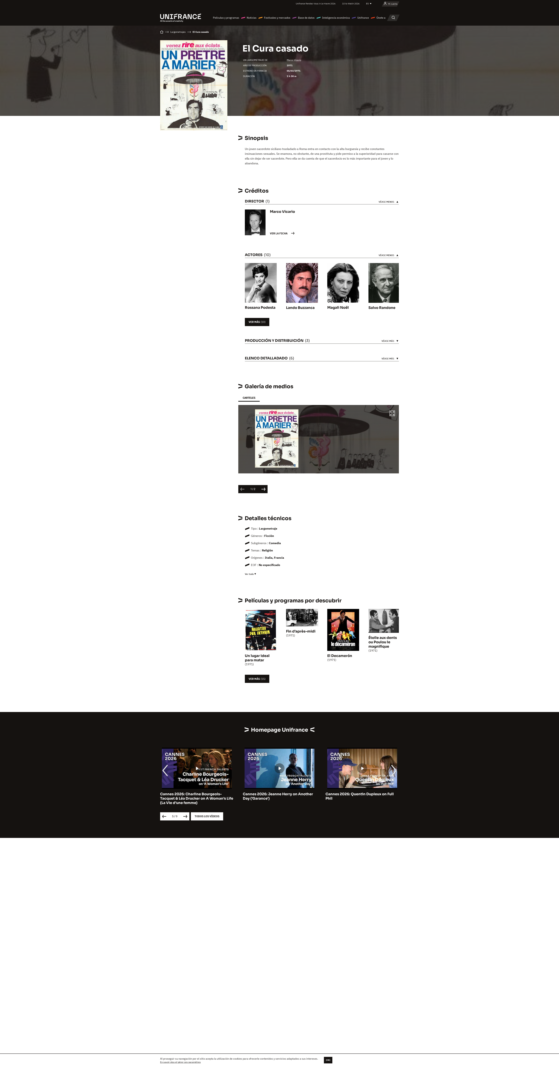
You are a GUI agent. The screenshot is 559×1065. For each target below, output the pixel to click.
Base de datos (306, 17)
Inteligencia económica (336, 17)
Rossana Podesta (260, 307)
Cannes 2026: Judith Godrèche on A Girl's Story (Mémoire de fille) (358, 796)
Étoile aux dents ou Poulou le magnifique (382, 642)
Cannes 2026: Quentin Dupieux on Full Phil (194, 796)
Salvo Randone (381, 308)
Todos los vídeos (207, 816)
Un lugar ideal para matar (257, 658)
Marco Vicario (294, 60)
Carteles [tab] (249, 397)
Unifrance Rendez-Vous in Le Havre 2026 (316, 3)
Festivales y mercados (277, 17)
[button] (392, 413)
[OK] (328, 1060)
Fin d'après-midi (300, 631)
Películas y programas (226, 17)
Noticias (251, 17)
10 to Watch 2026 (351, 3)
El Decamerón (339, 656)
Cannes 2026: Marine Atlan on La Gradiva (279, 794)
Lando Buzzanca (300, 308)
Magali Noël (338, 307)
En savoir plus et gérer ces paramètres (180, 1062)
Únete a (380, 17)
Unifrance (363, 17)
